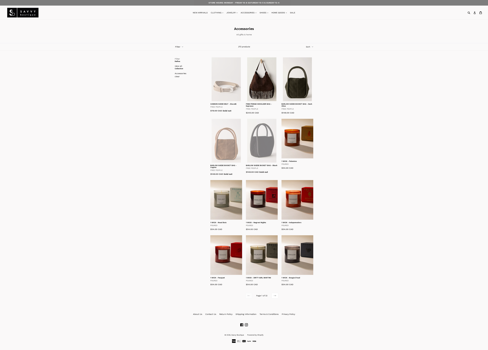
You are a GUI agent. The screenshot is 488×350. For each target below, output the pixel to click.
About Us (197, 314)
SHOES (265, 12)
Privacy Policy (288, 314)
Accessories (180, 73)
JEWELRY (232, 12)
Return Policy (225, 314)
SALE (292, 12)
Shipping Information (246, 314)
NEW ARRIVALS (200, 12)
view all (178, 66)
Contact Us (210, 314)
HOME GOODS (279, 12)
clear (177, 76)
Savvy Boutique (237, 335)
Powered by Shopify (255, 335)
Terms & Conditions (269, 314)
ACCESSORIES (249, 12)
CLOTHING (218, 12)
